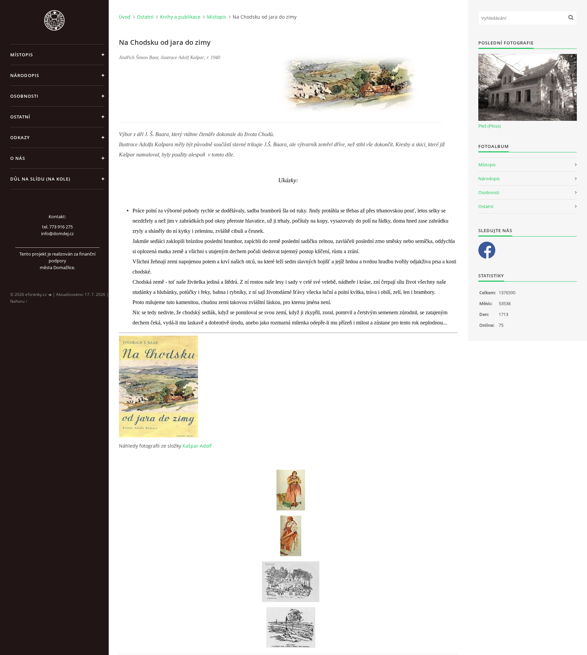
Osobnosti (24, 96)
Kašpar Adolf (197, 446)
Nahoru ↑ (19, 301)
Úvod (124, 17)
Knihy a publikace (180, 17)
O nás (17, 158)
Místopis (21, 55)
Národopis (24, 75)
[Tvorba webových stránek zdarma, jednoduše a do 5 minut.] (50, 295)
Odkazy (20, 137)
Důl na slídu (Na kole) (40, 179)
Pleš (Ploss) (489, 126)
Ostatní (20, 117)
